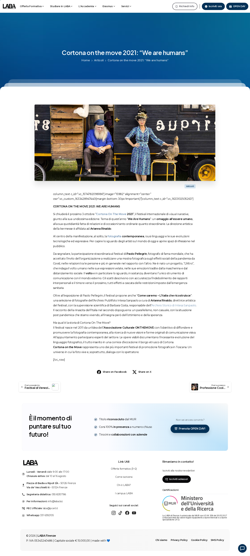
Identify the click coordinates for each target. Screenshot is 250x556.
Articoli (99, 60)
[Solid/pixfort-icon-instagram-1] (113, 513)
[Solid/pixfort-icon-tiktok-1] (120, 513)
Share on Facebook (115, 371)
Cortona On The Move (111, 214)
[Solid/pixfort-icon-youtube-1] (134, 513)
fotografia (114, 236)
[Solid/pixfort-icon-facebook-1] (127, 513)
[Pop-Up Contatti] (242, 548)
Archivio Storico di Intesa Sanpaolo (174, 305)
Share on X (144, 371)
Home (85, 60)
